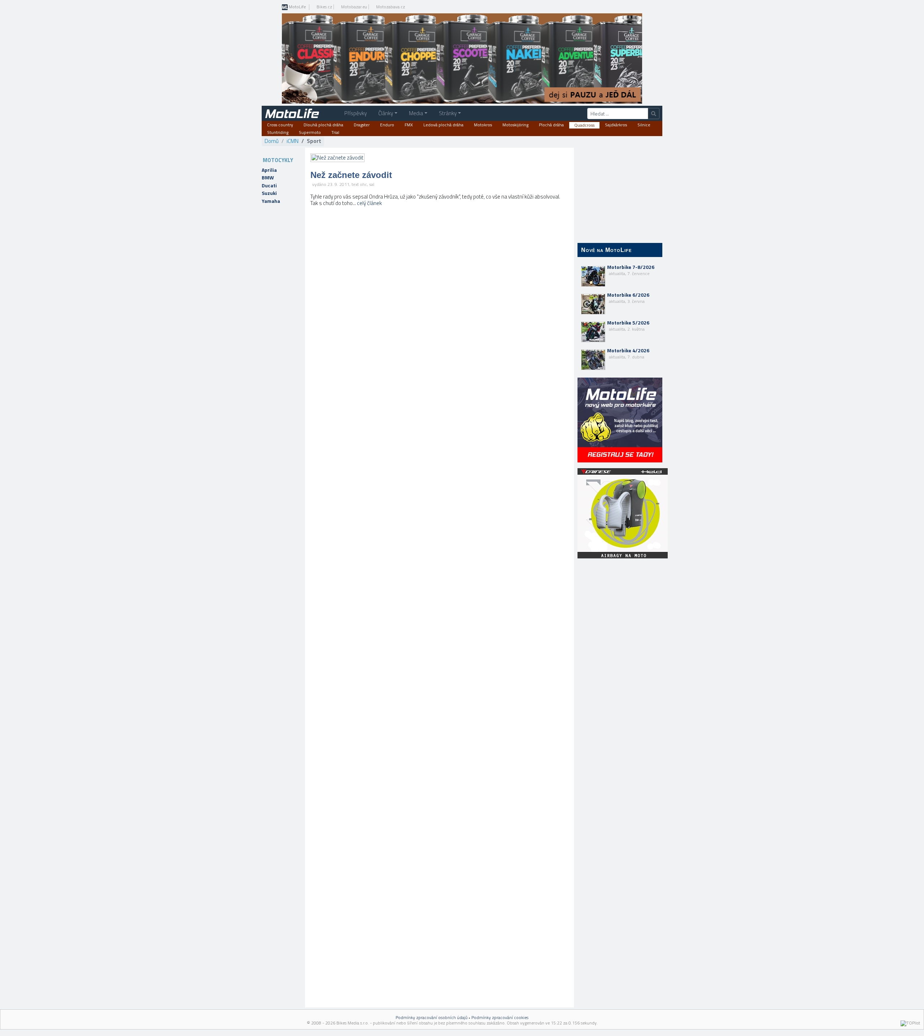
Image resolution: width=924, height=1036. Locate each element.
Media (416, 113)
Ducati (269, 185)
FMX (409, 125)
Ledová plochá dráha (443, 125)
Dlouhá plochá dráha (323, 125)
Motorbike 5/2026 (628, 325)
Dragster (362, 125)
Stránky (448, 113)
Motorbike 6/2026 (628, 298)
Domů (272, 141)
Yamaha (271, 201)
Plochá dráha (551, 125)
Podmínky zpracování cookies (499, 1017)
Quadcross (584, 125)
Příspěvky (355, 113)
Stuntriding (277, 132)
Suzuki (269, 193)
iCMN (292, 141)
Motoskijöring (515, 125)
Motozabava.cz (390, 6)
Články (385, 113)
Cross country (280, 125)
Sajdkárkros (616, 125)
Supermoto (310, 132)
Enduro (387, 125)
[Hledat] (653, 113)
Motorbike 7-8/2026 (630, 270)
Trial (335, 132)
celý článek (369, 203)
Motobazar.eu (354, 6)
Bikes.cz (324, 6)
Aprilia (269, 170)
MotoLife (297, 7)
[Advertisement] (620, 679)
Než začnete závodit (351, 175)
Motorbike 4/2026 (628, 353)
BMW (268, 177)
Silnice (643, 125)
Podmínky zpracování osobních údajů (431, 1017)
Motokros (483, 125)
